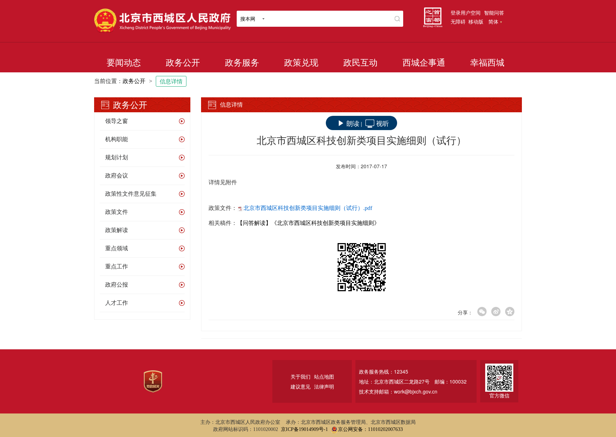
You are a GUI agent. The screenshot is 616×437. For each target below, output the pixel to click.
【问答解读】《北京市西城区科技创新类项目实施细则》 (308, 223)
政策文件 (116, 212)
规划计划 (116, 157)
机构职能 (116, 139)
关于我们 (300, 376)
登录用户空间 (466, 12)
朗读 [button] (352, 123)
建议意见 (300, 386)
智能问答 (494, 12)
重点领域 (116, 248)
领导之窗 (116, 121)
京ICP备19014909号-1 (304, 429)
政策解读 (116, 230)
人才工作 (116, 303)
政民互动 (360, 62)
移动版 (475, 21)
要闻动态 (124, 62)
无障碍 (458, 21)
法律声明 (324, 386)
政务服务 (242, 62)
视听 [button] (382, 123)
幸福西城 (487, 62)
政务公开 (183, 62)
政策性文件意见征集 (130, 194)
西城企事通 (423, 62)
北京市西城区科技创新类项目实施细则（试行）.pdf (307, 208)
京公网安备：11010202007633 (370, 429)
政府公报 (116, 285)
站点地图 (324, 376)
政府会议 (116, 176)
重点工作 (116, 266)
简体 (493, 21)
